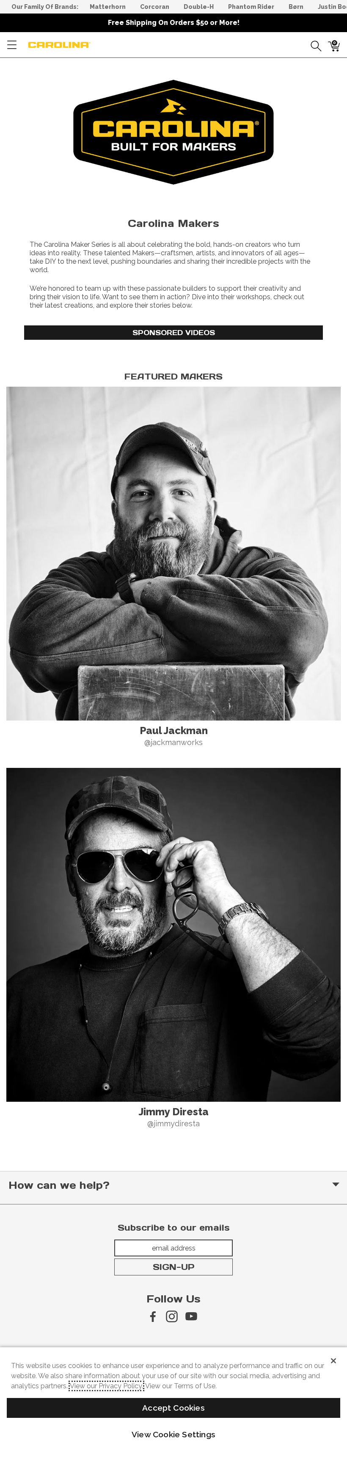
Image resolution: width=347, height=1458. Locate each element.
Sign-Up (174, 1266)
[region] (173, 132)
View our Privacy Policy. (106, 1386)
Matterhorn (108, 6)
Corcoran (154, 6)
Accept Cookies (173, 1407)
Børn (296, 6)
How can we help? (59, 1185)
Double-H (199, 6)
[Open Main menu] (12, 45)
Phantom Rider (251, 6)
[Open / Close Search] (313, 44)
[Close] (333, 1361)
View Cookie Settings (173, 1434)
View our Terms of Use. (181, 1386)
